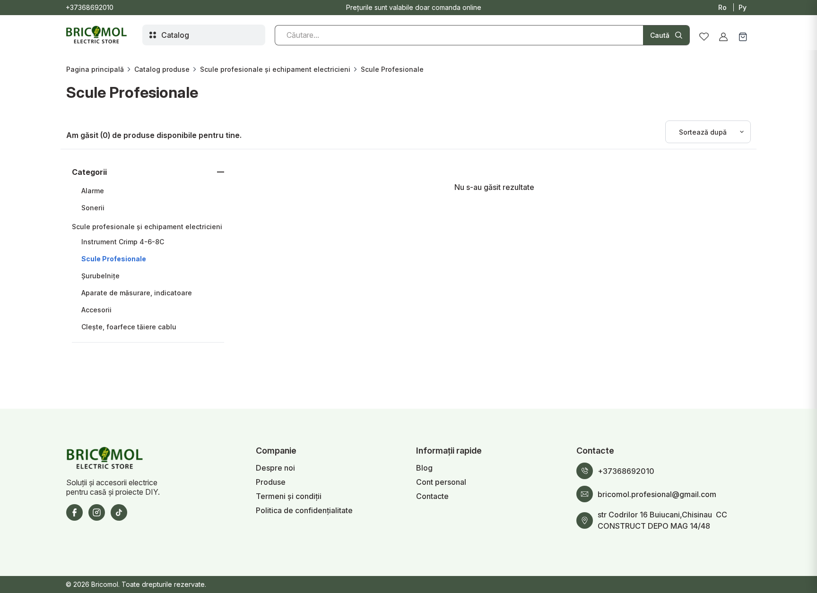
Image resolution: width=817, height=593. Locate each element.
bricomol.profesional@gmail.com (657, 494)
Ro (722, 7)
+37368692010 (89, 7)
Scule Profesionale (113, 259)
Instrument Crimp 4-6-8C (122, 242)
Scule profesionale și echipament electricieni (275, 69)
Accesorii (96, 310)
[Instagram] (96, 512)
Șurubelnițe (100, 276)
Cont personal (441, 482)
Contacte (432, 496)
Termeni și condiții (289, 496)
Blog (424, 468)
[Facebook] (74, 512)
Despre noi (275, 468)
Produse (271, 482)
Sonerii (92, 208)
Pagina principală (95, 69)
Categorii (89, 172)
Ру (743, 7)
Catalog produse (162, 69)
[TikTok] (119, 512)
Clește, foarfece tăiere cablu (128, 327)
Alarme (92, 191)
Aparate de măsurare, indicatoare (136, 293)
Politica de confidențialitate (304, 510)
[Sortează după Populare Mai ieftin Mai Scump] (708, 131)
